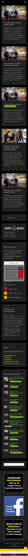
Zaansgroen (16, 543)
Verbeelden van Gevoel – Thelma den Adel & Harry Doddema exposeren (14, 423)
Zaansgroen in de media (11, 361)
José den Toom (14, 386)
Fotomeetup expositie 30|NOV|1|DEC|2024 (12, 64)
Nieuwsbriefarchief (10, 355)
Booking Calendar (9, 281)
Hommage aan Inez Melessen (16, 438)
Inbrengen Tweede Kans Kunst (13, 351)
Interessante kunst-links (11, 363)
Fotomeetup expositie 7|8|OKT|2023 (12, 191)
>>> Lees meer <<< (14, 39)
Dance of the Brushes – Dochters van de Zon (16, 393)
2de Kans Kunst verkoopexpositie (16, 451)
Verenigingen (8, 359)
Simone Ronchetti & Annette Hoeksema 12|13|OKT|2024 (11, 147)
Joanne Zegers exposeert (14, 401)
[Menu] (3, 2)
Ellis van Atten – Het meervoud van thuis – (17, 431)
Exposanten (7, 357)
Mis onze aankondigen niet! (14, 550)
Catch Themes (17, 546)
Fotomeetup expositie (12, 105)
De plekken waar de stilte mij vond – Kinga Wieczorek (16, 408)
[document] (14, 280)
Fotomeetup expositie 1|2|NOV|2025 (12, 23)
